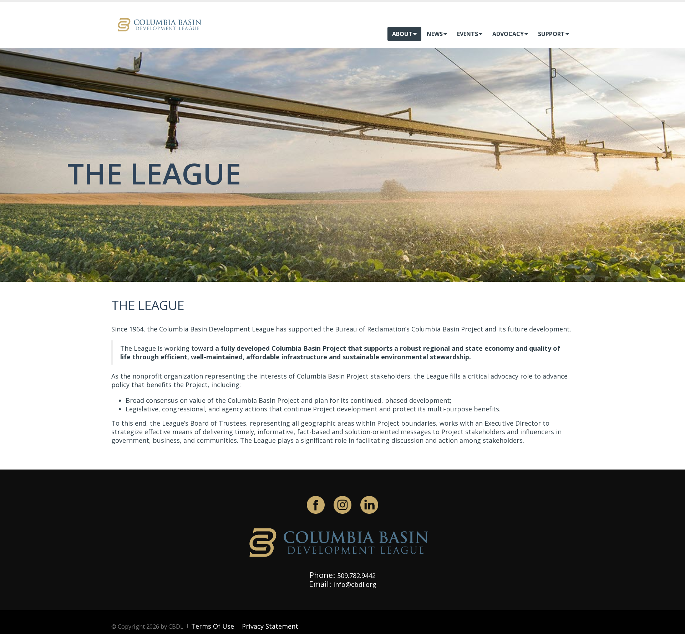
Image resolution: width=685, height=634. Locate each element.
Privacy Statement (270, 626)
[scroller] (672, 625)
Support (551, 34)
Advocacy (508, 34)
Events (467, 34)
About (402, 34)
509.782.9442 (356, 575)
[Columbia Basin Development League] (161, 24)
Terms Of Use (212, 626)
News (435, 34)
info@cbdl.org (354, 584)
